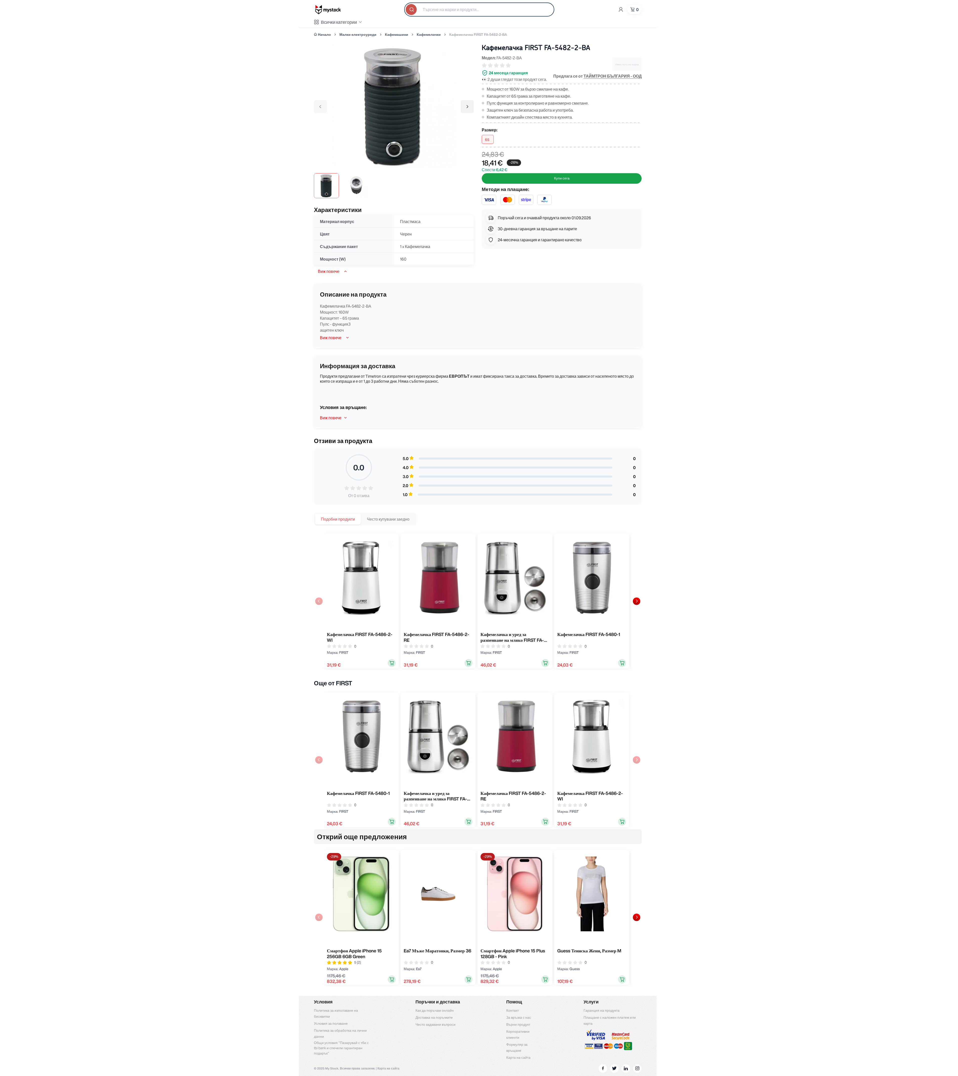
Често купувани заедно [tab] (388, 519)
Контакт (512, 1010)
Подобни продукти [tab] (338, 519)
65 (487, 139)
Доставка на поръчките (434, 1017)
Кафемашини (396, 34)
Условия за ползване (331, 1023)
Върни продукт (518, 1024)
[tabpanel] (478, 601)
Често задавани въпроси (435, 1024)
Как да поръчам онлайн (434, 1010)
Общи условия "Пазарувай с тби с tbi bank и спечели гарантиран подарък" (341, 1048)
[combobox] (479, 10)
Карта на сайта (518, 1057)
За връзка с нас (518, 1017)
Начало (324, 34)
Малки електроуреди (357, 34)
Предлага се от (597, 76)
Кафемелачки (429, 34)
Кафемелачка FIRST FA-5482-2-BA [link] (478, 34)
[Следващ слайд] (637, 601)
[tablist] (365, 519)
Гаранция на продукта (602, 1010)
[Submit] (412, 9)
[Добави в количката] (392, 663)
